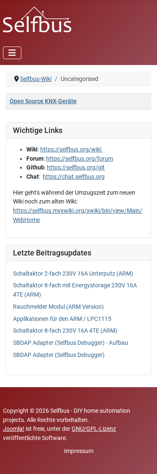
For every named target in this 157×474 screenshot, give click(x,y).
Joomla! (13, 428)
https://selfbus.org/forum (79, 158)
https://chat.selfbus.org (74, 176)
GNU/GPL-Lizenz (94, 428)
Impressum (78, 451)
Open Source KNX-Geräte (43, 101)
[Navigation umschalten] (12, 53)
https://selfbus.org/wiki (71, 149)
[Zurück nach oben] (143, 459)
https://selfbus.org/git (76, 167)
